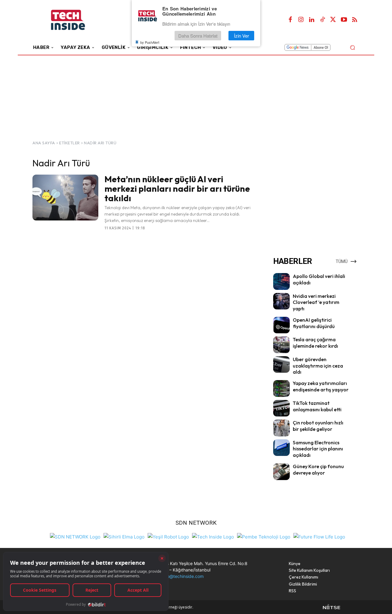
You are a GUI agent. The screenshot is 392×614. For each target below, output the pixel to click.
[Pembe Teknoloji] (263, 536)
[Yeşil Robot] (168, 536)
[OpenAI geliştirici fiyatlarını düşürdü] (281, 325)
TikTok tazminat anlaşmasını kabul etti (317, 406)
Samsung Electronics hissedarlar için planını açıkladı (318, 448)
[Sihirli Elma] (124, 536)
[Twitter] (333, 20)
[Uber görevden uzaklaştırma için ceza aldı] (281, 364)
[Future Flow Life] (319, 536)
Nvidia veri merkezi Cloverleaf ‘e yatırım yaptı (316, 302)
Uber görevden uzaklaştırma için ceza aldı (318, 365)
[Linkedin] (312, 20)
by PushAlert (149, 42)
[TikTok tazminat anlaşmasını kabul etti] (281, 408)
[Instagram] (301, 20)
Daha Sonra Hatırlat (197, 35)
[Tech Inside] (213, 536)
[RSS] (355, 20)
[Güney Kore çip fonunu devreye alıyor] (281, 471)
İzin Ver (241, 35)
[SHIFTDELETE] (75, 536)
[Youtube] (344, 20)
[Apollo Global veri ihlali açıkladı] (281, 281)
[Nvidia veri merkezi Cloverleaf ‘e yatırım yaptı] (281, 301)
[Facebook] (290, 20)
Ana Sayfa (43, 142)
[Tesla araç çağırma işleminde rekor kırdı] (281, 344)
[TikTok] (322, 20)
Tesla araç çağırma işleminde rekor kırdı (315, 342)
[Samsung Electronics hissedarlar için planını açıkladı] (281, 447)
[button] (352, 47)
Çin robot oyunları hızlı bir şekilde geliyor (318, 426)
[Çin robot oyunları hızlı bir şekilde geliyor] (281, 428)
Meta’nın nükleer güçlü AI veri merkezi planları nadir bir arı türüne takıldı (177, 188)
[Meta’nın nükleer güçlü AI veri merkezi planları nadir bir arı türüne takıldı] (65, 197)
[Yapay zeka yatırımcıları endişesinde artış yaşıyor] (281, 388)
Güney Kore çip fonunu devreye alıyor (318, 469)
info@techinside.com (183, 576)
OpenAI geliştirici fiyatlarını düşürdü (314, 323)
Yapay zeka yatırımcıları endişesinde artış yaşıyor (321, 386)
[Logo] (76, 20)
